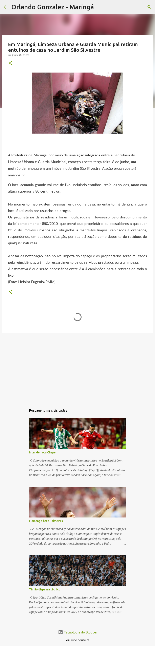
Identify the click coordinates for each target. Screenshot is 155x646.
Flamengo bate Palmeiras (46, 521)
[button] (10, 63)
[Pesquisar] (99, 7)
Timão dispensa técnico (44, 589)
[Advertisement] (77, 367)
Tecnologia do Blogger (80, 632)
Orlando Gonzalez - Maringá (52, 7)
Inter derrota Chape (42, 452)
